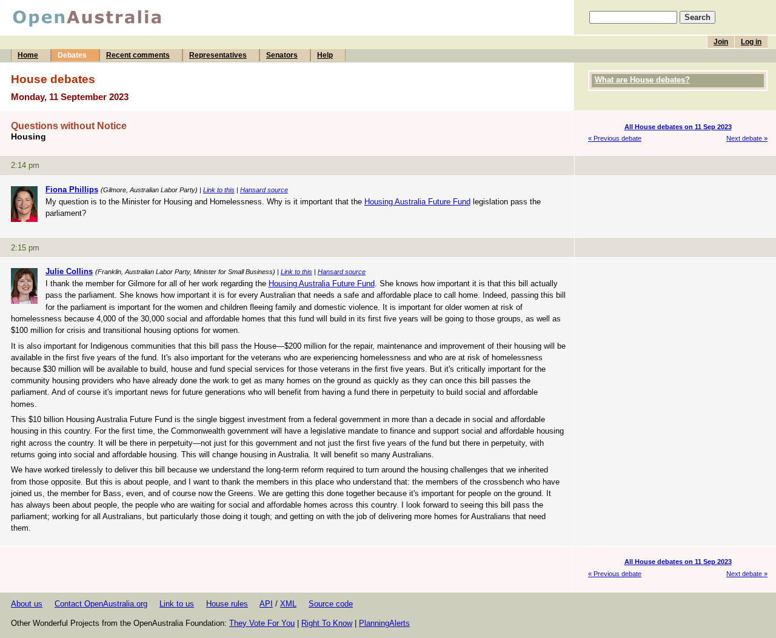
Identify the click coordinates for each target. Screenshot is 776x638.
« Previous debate (614, 138)
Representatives (218, 55)
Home (28, 55)
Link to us (176, 603)
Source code (331, 603)
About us (26, 603)
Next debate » (747, 138)
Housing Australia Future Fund (417, 201)
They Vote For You (262, 623)
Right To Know (326, 623)
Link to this (219, 189)
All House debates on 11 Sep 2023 (678, 126)
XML (288, 603)
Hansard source (264, 189)
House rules (227, 603)
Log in (751, 42)
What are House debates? (642, 79)
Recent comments (138, 55)
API (266, 603)
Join (721, 42)
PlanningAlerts (384, 623)
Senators (282, 55)
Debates (72, 55)
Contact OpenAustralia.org (101, 603)
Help (325, 55)
